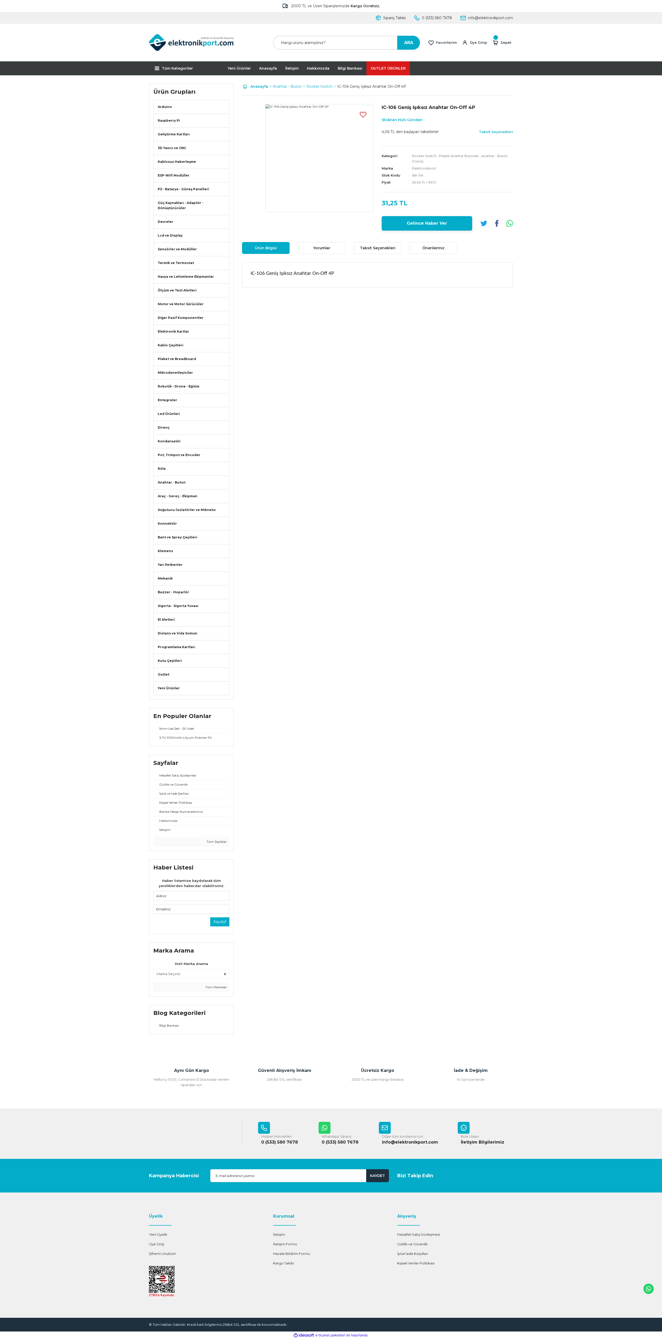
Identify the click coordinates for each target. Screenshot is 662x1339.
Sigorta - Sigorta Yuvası (178, 606)
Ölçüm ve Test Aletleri (177, 290)
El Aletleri (166, 619)
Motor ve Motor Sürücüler (181, 304)
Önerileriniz (433, 248)
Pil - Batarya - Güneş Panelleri (183, 189)
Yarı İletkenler (170, 565)
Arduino (165, 107)
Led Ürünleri (169, 414)
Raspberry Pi (169, 120)
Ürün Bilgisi (266, 248)
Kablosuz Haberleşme (177, 162)
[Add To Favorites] (363, 114)
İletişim (292, 68)
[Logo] (191, 42)
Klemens (165, 551)
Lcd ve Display (170, 235)
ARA (408, 42)
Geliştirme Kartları (174, 134)
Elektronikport (424, 168)
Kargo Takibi (283, 1263)
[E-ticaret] (330, 1335)
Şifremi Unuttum (162, 1254)
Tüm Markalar (216, 987)
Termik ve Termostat (176, 263)
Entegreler (167, 400)
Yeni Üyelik (158, 1234)
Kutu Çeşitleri (170, 661)
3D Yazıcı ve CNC (172, 148)
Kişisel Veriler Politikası (415, 1263)
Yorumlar (321, 248)
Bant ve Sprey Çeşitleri (177, 537)
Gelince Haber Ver (427, 223)
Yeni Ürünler (239, 68)
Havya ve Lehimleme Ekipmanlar (186, 277)
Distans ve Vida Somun (177, 633)
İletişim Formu (285, 1244)
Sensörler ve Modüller (177, 249)
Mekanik (165, 578)
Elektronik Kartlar (173, 331)
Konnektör (167, 523)
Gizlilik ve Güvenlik (412, 1244)
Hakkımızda (318, 68)
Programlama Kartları (176, 647)
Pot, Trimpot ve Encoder (179, 455)
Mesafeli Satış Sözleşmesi (418, 1234)
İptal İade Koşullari (412, 1254)
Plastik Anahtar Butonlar (459, 156)
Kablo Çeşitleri (170, 345)
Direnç (164, 427)
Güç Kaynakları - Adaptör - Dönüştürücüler (180, 205)
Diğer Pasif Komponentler (181, 318)
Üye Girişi (156, 1244)
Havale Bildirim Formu (291, 1254)
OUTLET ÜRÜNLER (388, 68)
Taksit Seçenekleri (377, 248)
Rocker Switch (424, 156)
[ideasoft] (304, 1335)
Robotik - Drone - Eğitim (178, 386)
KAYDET (377, 1175)
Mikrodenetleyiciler (175, 373)
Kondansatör (169, 441)
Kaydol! (219, 921)
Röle (162, 469)
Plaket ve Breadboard (177, 359)
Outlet (163, 674)
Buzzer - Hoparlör (173, 592)
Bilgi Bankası (350, 68)
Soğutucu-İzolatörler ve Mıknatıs (187, 510)
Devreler (165, 222)
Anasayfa (268, 68)
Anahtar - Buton (172, 482)
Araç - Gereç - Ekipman (177, 496)
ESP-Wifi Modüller (174, 175)
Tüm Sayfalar (216, 842)
